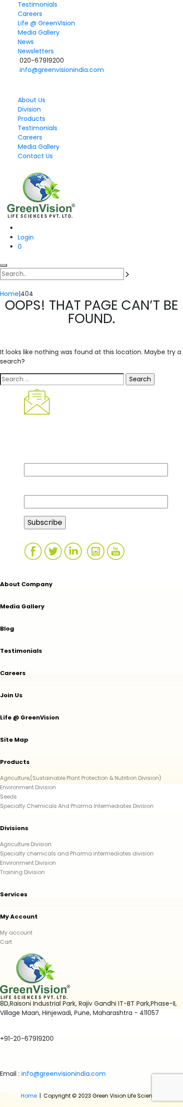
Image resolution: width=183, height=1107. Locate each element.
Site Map (14, 739)
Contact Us (35, 156)
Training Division (22, 872)
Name (34, 457)
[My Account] (22, 228)
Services (14, 894)
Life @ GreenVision (46, 23)
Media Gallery (39, 32)
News (26, 41)
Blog (7, 628)
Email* (35, 489)
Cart (6, 942)
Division (29, 109)
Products (31, 118)
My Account (19, 916)
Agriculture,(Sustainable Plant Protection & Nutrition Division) (80, 778)
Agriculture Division (26, 844)
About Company (26, 584)
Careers (30, 13)
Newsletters (36, 51)
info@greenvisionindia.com (62, 69)
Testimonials (37, 4)
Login (26, 237)
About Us (31, 100)
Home (29, 1095)
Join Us (11, 695)
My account (16, 932)
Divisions (14, 828)
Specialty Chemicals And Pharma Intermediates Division (77, 806)
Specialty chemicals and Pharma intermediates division (77, 853)
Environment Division (28, 787)
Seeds (8, 796)
